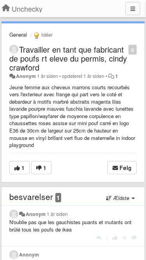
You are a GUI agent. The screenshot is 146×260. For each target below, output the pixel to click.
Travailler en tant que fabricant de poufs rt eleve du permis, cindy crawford (68, 58)
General (18, 34)
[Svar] (98, 237)
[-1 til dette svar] (134, 237)
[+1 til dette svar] (115, 237)
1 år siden (57, 214)
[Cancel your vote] (125, 237)
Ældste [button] (121, 198)
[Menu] (132, 8)
